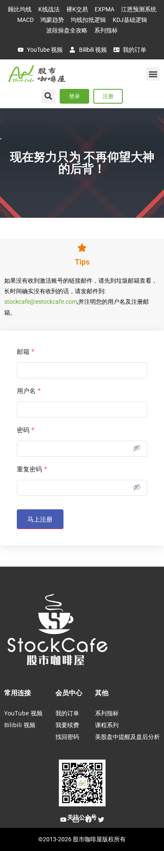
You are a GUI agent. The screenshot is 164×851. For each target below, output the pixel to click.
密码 (25, 430)
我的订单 (67, 713)
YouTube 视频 (23, 713)
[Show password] (136, 448)
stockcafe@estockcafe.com (40, 301)
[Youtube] (63, 820)
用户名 (29, 391)
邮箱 (25, 352)
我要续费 (67, 725)
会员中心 (69, 692)
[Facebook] (88, 820)
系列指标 (107, 713)
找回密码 (67, 737)
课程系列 (107, 725)
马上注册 (40, 519)
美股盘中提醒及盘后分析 (127, 737)
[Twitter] (101, 820)
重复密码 (32, 469)
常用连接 (17, 692)
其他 (101, 692)
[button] (153, 74)
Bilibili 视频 (19, 725)
